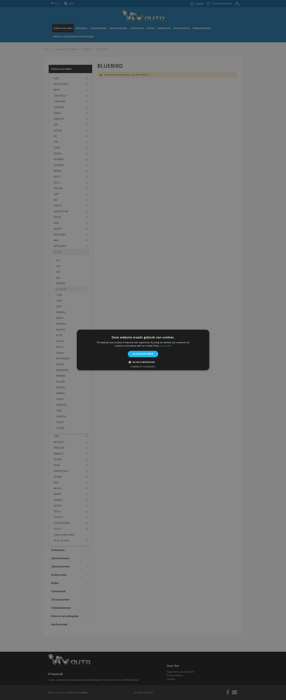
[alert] (143, 350)
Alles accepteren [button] (143, 353)
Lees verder (165, 346)
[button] (143, 362)
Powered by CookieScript (143, 367)
